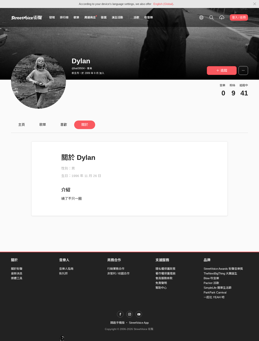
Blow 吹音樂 (211, 278)
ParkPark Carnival (215, 292)
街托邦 (63, 273)
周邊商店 (90, 17)
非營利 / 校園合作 (118, 273)
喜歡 (63, 125)
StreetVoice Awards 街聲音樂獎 (223, 268)
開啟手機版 (117, 322)
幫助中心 (161, 287)
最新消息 (16, 273)
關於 (84, 125)
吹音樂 (148, 17)
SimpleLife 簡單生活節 (218, 287)
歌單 (76, 17)
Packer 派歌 (211, 283)
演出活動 (117, 17)
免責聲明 (161, 283)
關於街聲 (16, 268)
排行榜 (64, 17)
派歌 (136, 17)
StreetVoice (26, 17)
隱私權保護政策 (165, 268)
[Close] (254, 4)
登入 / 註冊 (239, 17)
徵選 (104, 17)
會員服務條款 (164, 278)
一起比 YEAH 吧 (214, 297)
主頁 (21, 125)
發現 (52, 17)
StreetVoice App (139, 322)
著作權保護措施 (165, 273)
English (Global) (163, 4)
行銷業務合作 (115, 268)
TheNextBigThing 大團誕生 (220, 273)
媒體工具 (16, 278)
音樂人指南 (66, 268)
